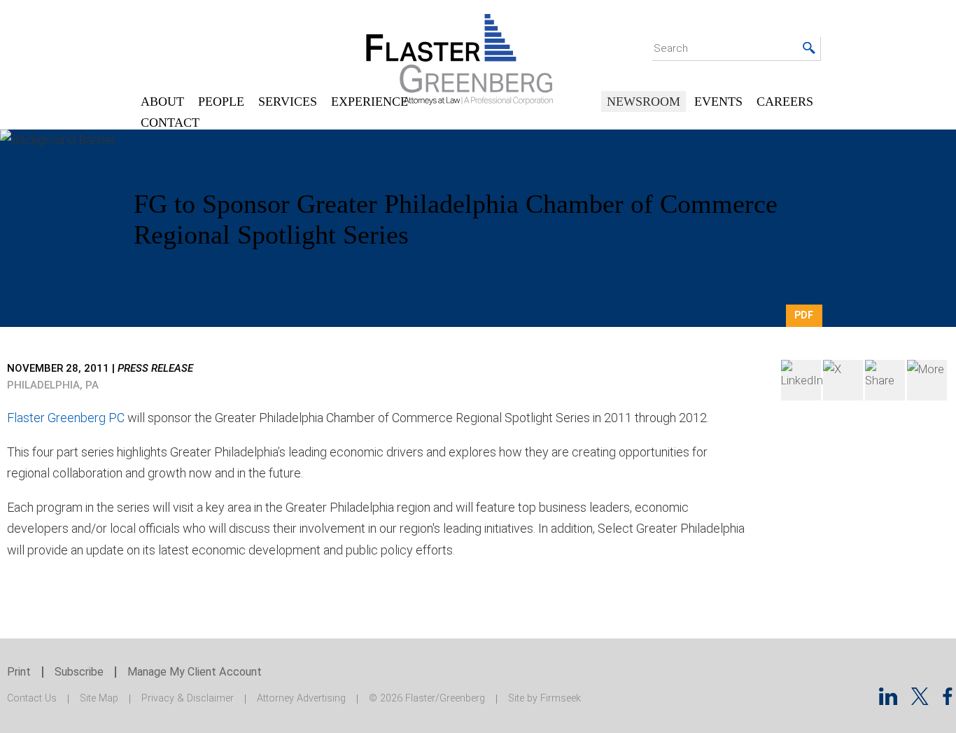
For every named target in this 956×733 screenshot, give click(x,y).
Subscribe (79, 671)
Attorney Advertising (301, 698)
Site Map (99, 698)
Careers (785, 102)
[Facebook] (885, 380)
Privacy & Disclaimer (187, 698)
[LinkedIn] (801, 380)
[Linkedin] (888, 700)
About (162, 102)
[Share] (927, 380)
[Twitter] (843, 380)
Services (287, 102)
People (221, 102)
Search (671, 48)
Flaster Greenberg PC (66, 417)
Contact (170, 123)
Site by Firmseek (544, 698)
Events (718, 102)
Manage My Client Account (194, 671)
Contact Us (32, 698)
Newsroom (643, 102)
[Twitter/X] (920, 700)
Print (19, 671)
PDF (803, 315)
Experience (369, 102)
